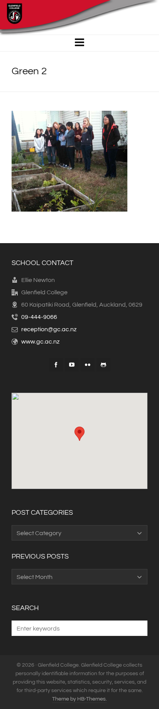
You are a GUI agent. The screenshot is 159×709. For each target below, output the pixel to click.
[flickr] (88, 365)
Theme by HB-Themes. (79, 699)
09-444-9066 (39, 317)
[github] (103, 365)
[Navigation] (79, 43)
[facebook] (56, 365)
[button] (137, 628)
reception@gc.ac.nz (48, 329)
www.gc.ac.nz (40, 342)
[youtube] (72, 365)
